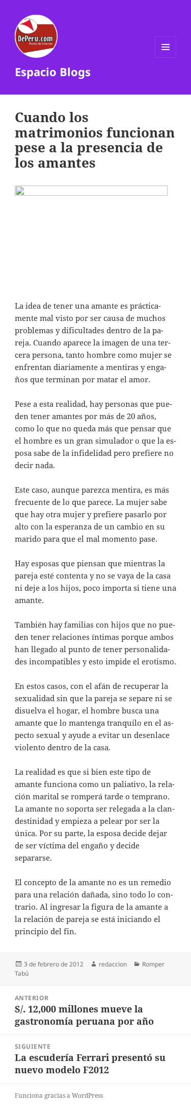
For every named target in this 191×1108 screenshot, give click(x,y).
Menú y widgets (165, 57)
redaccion (113, 964)
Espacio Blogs (53, 71)
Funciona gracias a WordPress (59, 1095)
